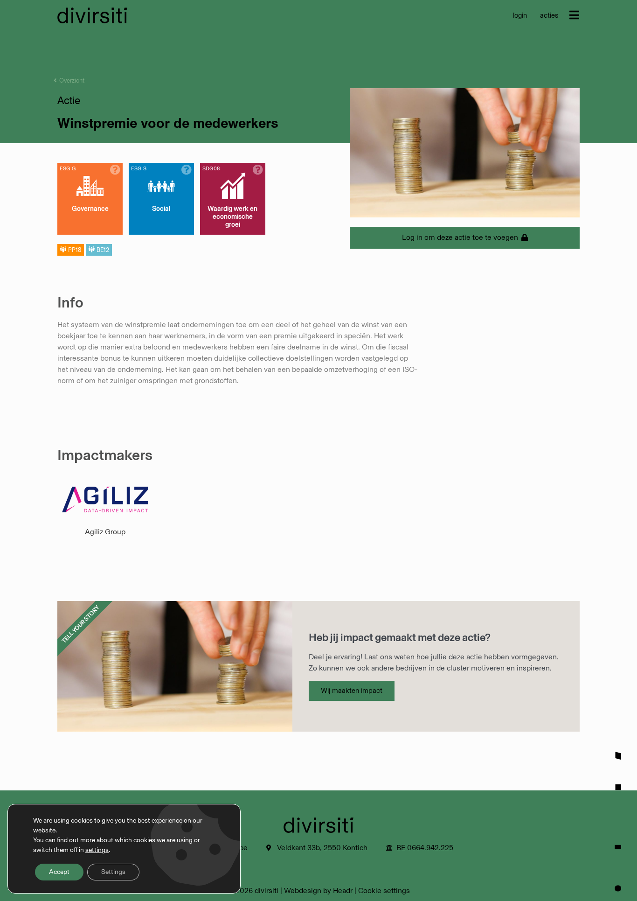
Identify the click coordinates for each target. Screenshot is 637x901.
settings (97, 850)
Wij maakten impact (351, 690)
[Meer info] (115, 170)
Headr (343, 890)
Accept (59, 872)
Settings (113, 872)
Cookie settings (384, 890)
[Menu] (574, 15)
